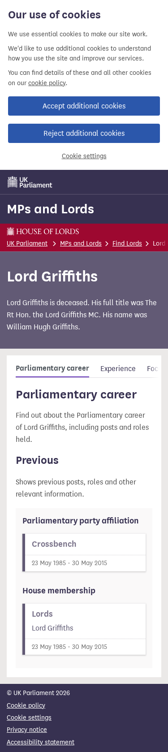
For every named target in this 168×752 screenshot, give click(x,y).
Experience (118, 368)
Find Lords (127, 243)
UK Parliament (27, 243)
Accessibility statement (40, 742)
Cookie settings (84, 156)
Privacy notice (27, 730)
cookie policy (46, 83)
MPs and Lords (50, 209)
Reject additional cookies (84, 133)
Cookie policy (26, 705)
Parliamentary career (52, 368)
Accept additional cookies (84, 106)
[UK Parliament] (30, 182)
